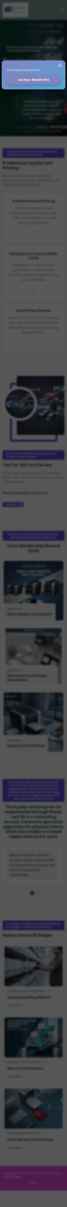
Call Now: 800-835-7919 (33, 80)
